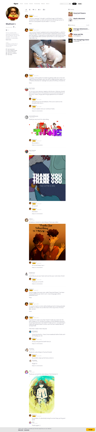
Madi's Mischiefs (79, 19)
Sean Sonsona (32, 150)
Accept (90, 429)
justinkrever (32, 272)
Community (37, 3)
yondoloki (77, 41)
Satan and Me (78, 34)
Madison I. (31, 15)
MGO (30, 371)
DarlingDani (35, 331)
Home (21, 3)
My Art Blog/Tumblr (12, 50)
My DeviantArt (11, 49)
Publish (79, 3)
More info (20, 430)
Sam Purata (32, 88)
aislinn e (31, 219)
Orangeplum (78, 35)
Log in (74, 3)
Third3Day (31, 349)
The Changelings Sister (81, 40)
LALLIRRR (77, 30)
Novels (31, 3)
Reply (30, 23)
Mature (43, 3)
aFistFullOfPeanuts (33, 116)
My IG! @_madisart (12, 53)
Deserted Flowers (12, 51)
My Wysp (10, 54)
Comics (26, 3)
